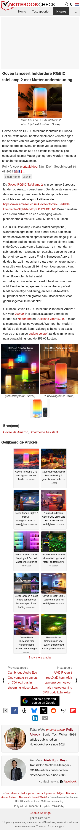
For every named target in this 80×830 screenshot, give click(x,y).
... (75, 11)
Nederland (25, 319)
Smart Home (12, 176)
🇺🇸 (16, 171)
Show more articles (40, 657)
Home (22, 11)
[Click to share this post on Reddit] (53, 710)
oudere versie (38, 333)
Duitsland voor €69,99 (50, 319)
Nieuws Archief (8, 797)
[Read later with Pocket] (63, 710)
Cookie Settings (40, 813)
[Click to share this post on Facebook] (14, 710)
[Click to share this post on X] (43, 710)
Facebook (69, 781)
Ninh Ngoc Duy (55, 760)
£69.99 (19, 313)
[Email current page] (44, 718)
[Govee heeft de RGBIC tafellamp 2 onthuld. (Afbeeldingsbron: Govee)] (40, 101)
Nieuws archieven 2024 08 (33, 797)
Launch (27, 176)
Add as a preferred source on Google (43, 701)
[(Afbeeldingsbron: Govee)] (20, 369)
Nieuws (61, 11)
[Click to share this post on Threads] (24, 710)
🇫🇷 (20, 171)
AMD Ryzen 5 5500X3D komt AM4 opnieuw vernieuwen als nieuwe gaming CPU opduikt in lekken (57, 682)
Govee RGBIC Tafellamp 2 (25, 184)
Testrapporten (41, 11)
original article (55, 729)
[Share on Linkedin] (35, 718)
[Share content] (5, 710)
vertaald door (29, 166)
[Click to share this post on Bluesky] (34, 710)
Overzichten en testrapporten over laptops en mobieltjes (33, 793)
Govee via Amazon (15, 432)
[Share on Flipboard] (72, 710)
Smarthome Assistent (44, 432)
